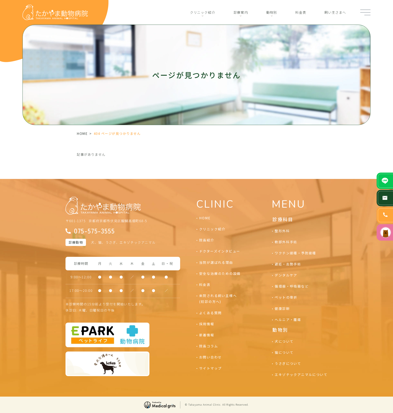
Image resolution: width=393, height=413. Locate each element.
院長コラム (208, 346)
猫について (284, 352)
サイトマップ (210, 368)
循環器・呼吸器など (292, 286)
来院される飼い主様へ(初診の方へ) (218, 298)
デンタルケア (286, 275)
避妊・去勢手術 (288, 264)
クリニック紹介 (202, 12)
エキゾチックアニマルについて (301, 374)
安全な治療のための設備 (220, 273)
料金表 (300, 12)
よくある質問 (210, 312)
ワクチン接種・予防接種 (295, 252)
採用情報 (206, 323)
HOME (82, 133)
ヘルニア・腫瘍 (288, 319)
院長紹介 (206, 240)
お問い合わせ (210, 357)
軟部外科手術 (286, 241)
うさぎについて (288, 363)
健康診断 (282, 308)
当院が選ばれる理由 (216, 262)
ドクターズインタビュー (219, 251)
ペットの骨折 (286, 297)
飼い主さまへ (335, 12)
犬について (284, 341)
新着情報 (206, 334)
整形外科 (282, 230)
